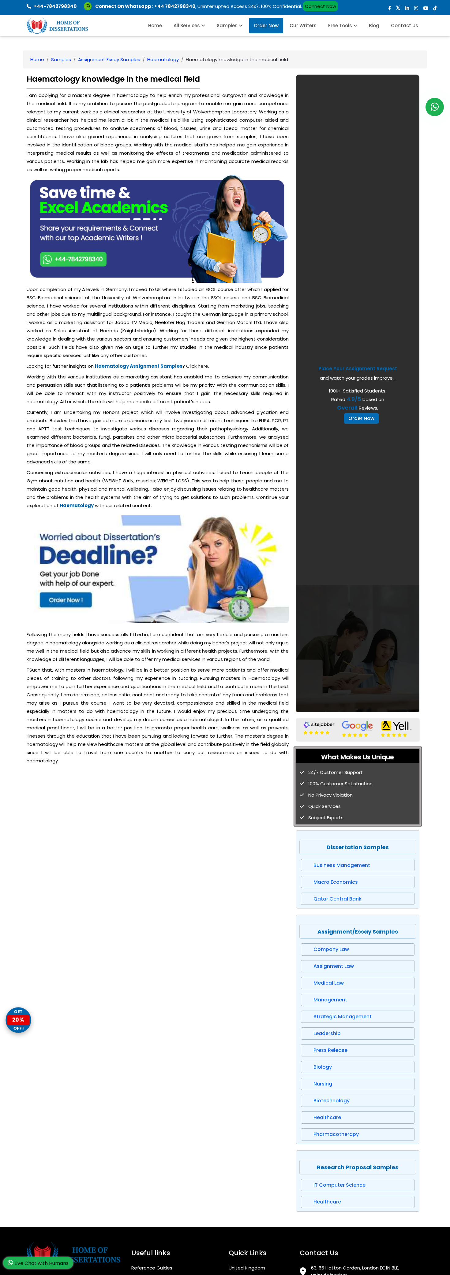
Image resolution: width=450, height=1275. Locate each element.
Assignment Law (333, 966)
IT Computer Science (339, 1184)
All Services (187, 25)
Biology (322, 1066)
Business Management (341, 865)
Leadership (327, 1033)
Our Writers (303, 25)
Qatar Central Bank (337, 898)
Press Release (330, 1050)
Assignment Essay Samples (109, 59)
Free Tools (340, 25)
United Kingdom (247, 1268)
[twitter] (398, 8)
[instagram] (416, 8)
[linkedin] (407, 8)
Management (330, 999)
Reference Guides (151, 1268)
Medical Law (328, 982)
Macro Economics (335, 882)
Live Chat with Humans (41, 1263)
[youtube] (425, 8)
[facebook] (389, 8)
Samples (228, 25)
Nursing (322, 1083)
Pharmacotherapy (336, 1134)
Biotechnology (331, 1100)
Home (155, 25)
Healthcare (327, 1117)
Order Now (266, 25)
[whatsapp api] (89, 6)
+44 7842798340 (174, 6)
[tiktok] (435, 8)
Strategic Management (342, 1016)
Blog (374, 25)
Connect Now (320, 6)
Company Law (331, 949)
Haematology (163, 59)
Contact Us (404, 25)
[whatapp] (435, 107)
